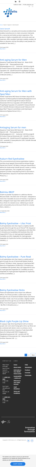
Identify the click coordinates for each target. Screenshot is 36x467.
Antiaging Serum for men (13, 127)
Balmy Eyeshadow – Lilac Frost (15, 223)
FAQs (26, 364)
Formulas (27, 372)
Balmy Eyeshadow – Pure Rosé (15, 256)
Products (27, 370)
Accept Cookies (17, 464)
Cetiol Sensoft (5, 29)
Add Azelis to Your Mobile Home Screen (17, 371)
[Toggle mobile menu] (32, 6)
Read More (2, 49)
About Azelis (17, 367)
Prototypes (28, 375)
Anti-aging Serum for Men (13, 59)
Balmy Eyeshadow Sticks (12, 290)
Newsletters (28, 367)
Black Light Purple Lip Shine (14, 321)
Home (1, 24)
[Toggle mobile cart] (29, 6)
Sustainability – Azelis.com (17, 377)
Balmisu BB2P (7, 192)
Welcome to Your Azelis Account (17, 382)
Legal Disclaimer (17, 387)
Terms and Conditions (17, 392)
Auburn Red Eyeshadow (12, 158)
